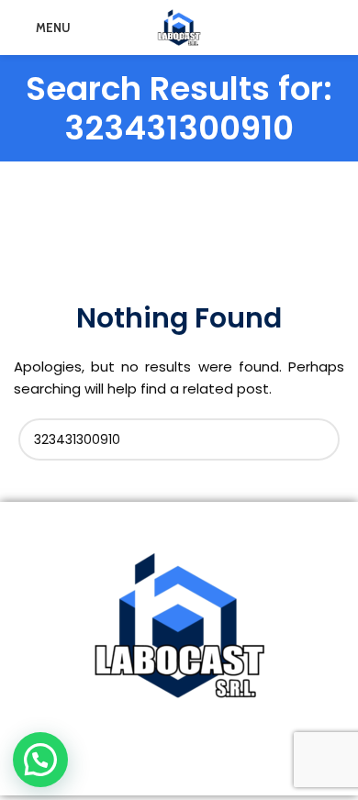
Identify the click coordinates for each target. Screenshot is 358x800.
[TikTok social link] (213, 763)
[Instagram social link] (167, 763)
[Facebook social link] (143, 763)
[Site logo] (179, 26)
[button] (40, 759)
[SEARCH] (318, 439)
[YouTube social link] (190, 763)
